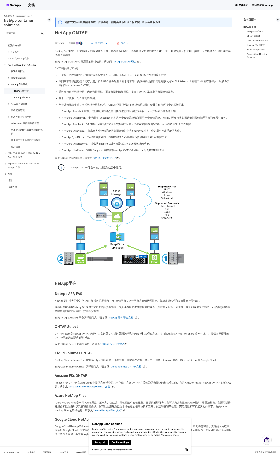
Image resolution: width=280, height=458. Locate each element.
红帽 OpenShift (18, 77)
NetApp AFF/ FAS (255, 31)
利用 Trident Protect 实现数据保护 (27, 131)
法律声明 (12, 186)
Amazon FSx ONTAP (256, 44)
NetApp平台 (249, 26)
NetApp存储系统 (19, 84)
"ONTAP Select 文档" (112, 344)
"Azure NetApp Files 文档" (107, 410)
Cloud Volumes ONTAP (257, 40)
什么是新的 (13, 51)
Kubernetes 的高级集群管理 (25, 123)
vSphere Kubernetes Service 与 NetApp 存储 (23, 165)
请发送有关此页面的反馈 (265, 452)
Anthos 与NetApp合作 (18, 58)
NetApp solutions (23, 16)
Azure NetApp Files (256, 49)
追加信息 (15, 146)
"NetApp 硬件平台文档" (121, 317)
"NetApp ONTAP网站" (124, 61)
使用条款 (31, 452)
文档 (31, 5)
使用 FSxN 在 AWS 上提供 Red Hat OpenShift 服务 (24, 155)
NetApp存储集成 (19, 103)
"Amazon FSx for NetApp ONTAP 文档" (89, 386)
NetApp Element (22, 97)
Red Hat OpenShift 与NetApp (22, 64)
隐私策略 (47, 452)
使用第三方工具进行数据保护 (26, 140)
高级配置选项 (18, 110)
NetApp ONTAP (21, 90)
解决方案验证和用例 (21, 116)
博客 (10, 180)
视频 (10, 173)
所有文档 (8, 16)
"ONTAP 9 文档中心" (104, 157)
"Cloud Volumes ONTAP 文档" (126, 366)
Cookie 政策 (63, 452)
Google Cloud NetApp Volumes (257, 55)
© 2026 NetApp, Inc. (12, 452)
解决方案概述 (18, 71)
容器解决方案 (14, 45)
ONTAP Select (253, 35)
